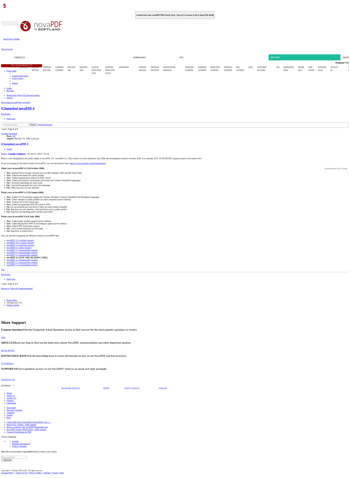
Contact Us (11, 398)
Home (9, 393)
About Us (11, 396)
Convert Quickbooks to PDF (19, 432)
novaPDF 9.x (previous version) (20, 245)
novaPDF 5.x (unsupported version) (22, 255)
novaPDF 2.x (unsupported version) (22, 262)
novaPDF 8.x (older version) (19, 248)
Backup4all (66, 388)
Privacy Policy (36, 473)
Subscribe (6, 460)
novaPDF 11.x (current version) (20, 240)
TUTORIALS (7, 363)
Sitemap (47, 473)
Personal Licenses (14, 410)
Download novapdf (9, 102)
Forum (9, 415)
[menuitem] (17, 78)
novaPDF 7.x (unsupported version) (22, 250)
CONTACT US (8, 379)
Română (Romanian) (21, 444)
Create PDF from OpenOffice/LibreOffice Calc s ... (29, 422)
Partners (10, 400)
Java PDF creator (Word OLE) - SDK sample (26, 429)
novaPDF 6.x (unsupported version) (22, 252)
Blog (9, 417)
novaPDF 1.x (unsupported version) (22, 265)
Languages (11, 403)
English (15, 441)
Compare (10, 412)
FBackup (76, 388)
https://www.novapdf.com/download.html (88, 163)
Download (11, 408)
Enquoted (163, 388)
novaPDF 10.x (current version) (20, 243)
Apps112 (135, 388)
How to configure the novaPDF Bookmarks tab (27, 427)
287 (14, 136)
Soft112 (127, 388)
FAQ (3, 337)
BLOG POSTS (7, 350)
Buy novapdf (24, 102)
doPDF (106, 388)
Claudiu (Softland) (9, 134)
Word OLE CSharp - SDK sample (21, 425)
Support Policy (7, 473)
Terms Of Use (22, 473)
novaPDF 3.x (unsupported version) (22, 260)
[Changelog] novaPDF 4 (17, 108)
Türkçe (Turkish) (19, 446)
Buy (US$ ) (10, 23)
